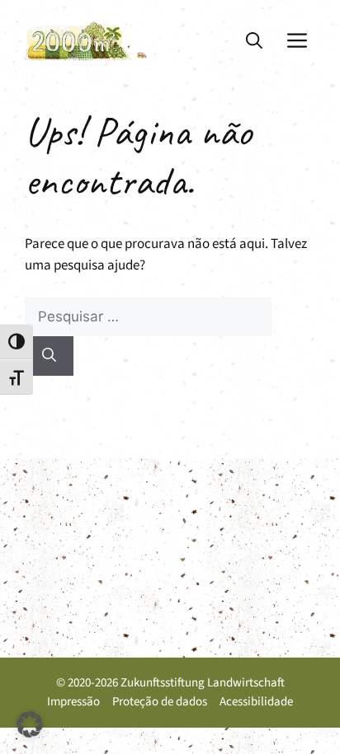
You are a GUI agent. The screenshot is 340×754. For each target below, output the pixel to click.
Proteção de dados (159, 701)
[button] (254, 41)
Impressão (73, 701)
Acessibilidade (256, 701)
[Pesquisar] (49, 356)
